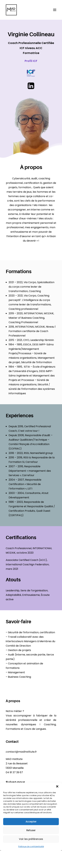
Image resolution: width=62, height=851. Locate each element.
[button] (57, 786)
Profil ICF (31, 61)
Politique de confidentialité (31, 846)
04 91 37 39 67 (14, 772)
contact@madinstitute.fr (21, 752)
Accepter (31, 821)
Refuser (31, 830)
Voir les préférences (31, 839)
